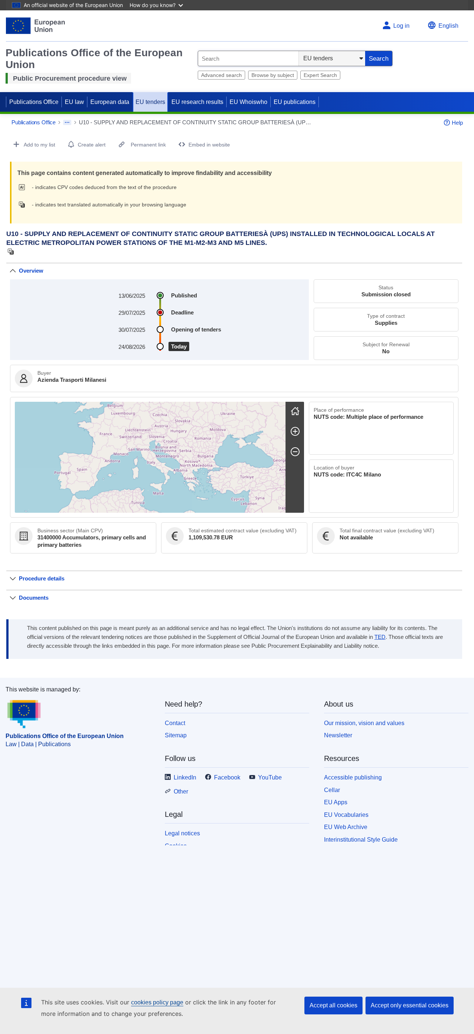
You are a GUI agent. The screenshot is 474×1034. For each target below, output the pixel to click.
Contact (175, 723)
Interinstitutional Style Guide (361, 839)
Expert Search (320, 75)
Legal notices (182, 833)
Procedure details (41, 578)
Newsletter (338, 735)
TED (379, 637)
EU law (74, 102)
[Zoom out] (295, 451)
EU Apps (335, 802)
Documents (34, 598)
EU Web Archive (345, 827)
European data (109, 102)
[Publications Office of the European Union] (35, 25)
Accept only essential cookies (409, 1005)
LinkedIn (185, 777)
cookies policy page (157, 1002)
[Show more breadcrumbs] (67, 122)
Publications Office (34, 102)
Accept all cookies (333, 1005)
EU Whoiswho (248, 102)
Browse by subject (272, 75)
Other (181, 791)
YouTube (270, 777)
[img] (23, 187)
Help (457, 122)
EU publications (295, 102)
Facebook (227, 777)
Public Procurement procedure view (70, 78)
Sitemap (176, 735)
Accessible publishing (353, 777)
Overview (31, 270)
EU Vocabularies (346, 815)
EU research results (197, 102)
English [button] (448, 26)
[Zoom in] (295, 431)
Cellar (332, 790)
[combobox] (248, 58)
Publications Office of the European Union (65, 736)
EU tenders (150, 102)
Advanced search (221, 75)
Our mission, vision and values (364, 723)
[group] (150, 457)
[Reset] (295, 411)
